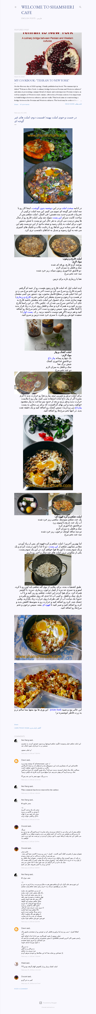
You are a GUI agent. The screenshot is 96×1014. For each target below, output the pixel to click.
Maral (23, 963)
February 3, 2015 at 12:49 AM (31, 780)
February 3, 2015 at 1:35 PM (30, 868)
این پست (53, 546)
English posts (28, 18)
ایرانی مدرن (33, 728)
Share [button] (16, 104)
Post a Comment (21, 989)
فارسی (39, 18)
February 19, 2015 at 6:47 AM (30, 983)
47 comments (24, 104)
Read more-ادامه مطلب (73, 104)
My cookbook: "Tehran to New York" (41, 80)
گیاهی (39, 728)
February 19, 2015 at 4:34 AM (31, 970)
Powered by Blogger (50, 1003)
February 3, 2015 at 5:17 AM (30, 819)
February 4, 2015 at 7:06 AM (30, 956)
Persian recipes (24, 728)
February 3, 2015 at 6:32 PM (30, 921)
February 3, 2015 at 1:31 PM (30, 841)
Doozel (24, 826)
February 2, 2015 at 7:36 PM (30, 753)
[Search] (80, 6)
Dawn (23, 760)
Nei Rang (25, 740)
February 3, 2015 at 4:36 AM (30, 793)
